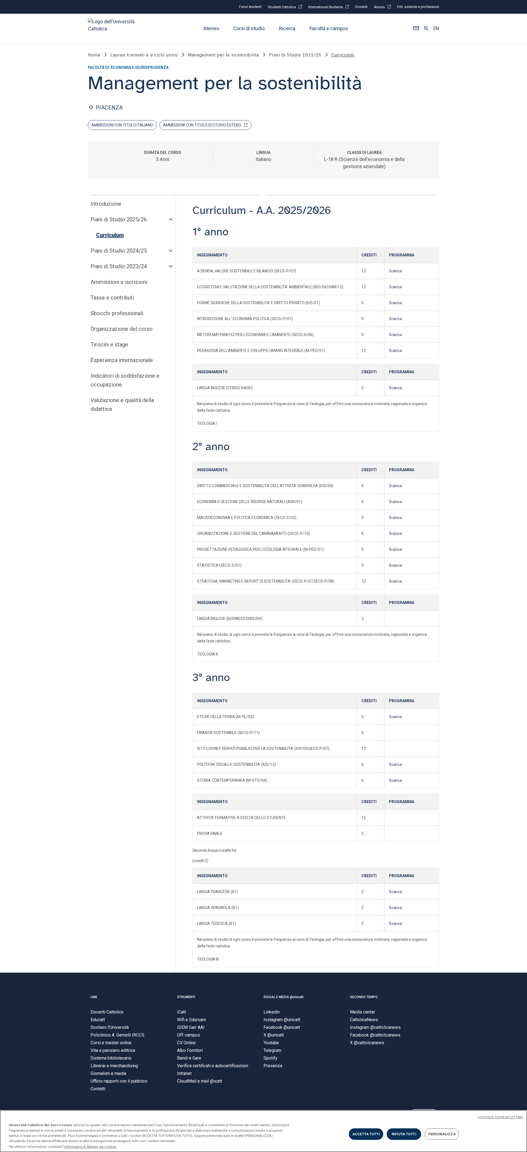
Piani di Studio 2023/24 (119, 266)
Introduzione (106, 204)
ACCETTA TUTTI (366, 1134)
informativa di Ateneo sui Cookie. (90, 1146)
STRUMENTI (186, 997)
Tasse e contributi (112, 297)
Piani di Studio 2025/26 (119, 219)
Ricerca (287, 29)
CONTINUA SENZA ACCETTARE (500, 1117)
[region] (263, 1131)
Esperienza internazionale (122, 360)
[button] (416, 29)
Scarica (395, 271)
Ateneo (211, 29)
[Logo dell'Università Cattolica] (113, 28)
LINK (94, 997)
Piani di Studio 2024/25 (119, 250)
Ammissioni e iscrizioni (119, 282)
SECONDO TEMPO (364, 997)
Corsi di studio (249, 29)
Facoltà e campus (329, 29)
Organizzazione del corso (122, 329)
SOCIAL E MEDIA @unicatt (284, 997)
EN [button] (436, 29)
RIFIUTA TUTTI (404, 1134)
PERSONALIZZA (442, 1134)
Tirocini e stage (109, 344)
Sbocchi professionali (117, 313)
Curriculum (110, 235)
